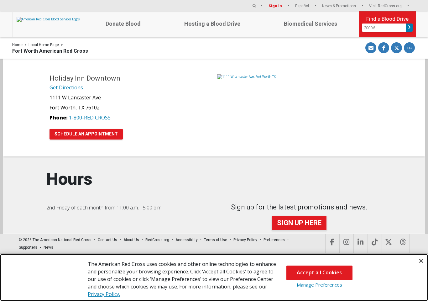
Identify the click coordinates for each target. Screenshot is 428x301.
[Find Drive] (409, 28)
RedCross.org (157, 240)
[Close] (421, 261)
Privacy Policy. (104, 294)
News (48, 247)
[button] (254, 5)
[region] (214, 277)
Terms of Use (215, 240)
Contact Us (107, 240)
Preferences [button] (274, 240)
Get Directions (66, 87)
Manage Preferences (319, 285)
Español (302, 6)
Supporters (28, 247)
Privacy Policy (245, 240)
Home (17, 45)
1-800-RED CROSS (90, 117)
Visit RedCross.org (386, 6)
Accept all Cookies (319, 272)
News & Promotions (339, 6)
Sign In (276, 6)
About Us (131, 240)
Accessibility (186, 240)
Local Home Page (44, 45)
